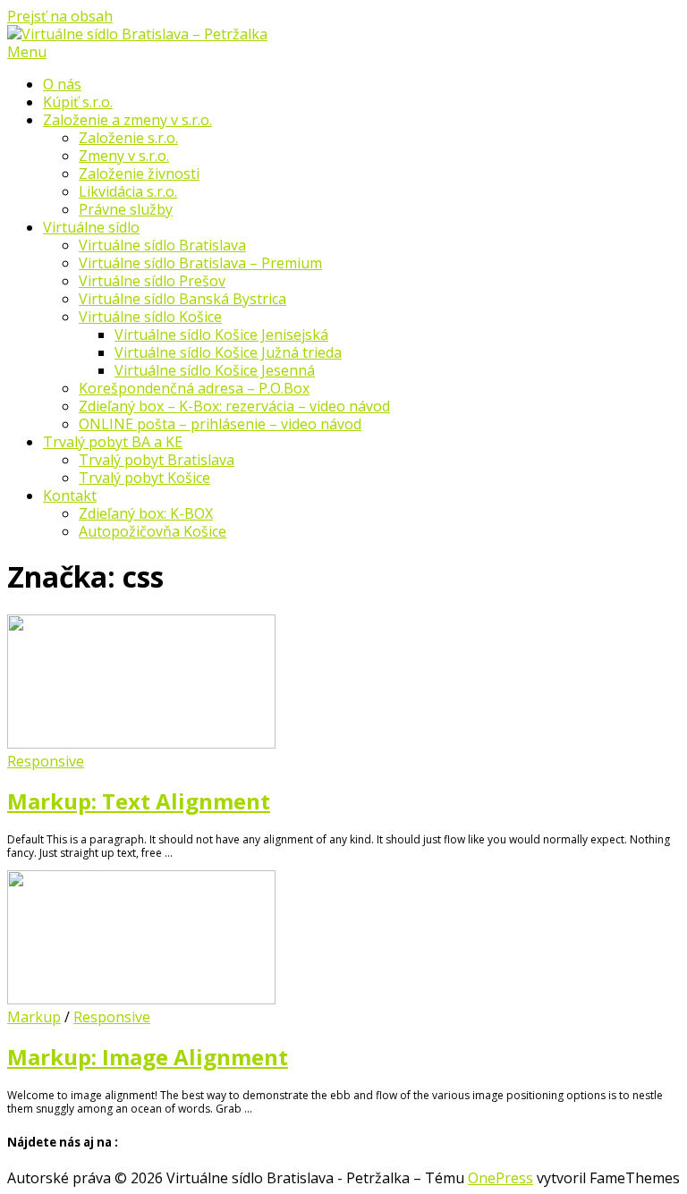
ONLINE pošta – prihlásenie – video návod (220, 424)
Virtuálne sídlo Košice (150, 316)
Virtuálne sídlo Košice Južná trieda (228, 352)
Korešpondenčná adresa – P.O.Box (194, 388)
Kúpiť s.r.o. (78, 102)
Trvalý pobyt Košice (144, 477)
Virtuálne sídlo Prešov (152, 281)
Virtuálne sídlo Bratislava (162, 245)
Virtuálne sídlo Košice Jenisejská (221, 334)
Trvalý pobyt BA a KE (112, 442)
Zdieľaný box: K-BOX (146, 513)
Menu (27, 52)
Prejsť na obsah (60, 16)
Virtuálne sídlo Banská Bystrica (182, 299)
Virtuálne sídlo (91, 227)
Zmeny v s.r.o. (124, 155)
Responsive (45, 761)
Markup (34, 1017)
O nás (62, 84)
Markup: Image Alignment (147, 1056)
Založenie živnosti (139, 173)
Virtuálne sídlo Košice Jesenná (214, 370)
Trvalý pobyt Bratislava (156, 460)
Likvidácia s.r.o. (128, 191)
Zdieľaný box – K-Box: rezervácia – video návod (234, 406)
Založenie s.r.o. (128, 138)
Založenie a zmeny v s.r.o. (127, 120)
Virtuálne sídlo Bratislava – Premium (200, 263)
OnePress (500, 1178)
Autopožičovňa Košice (152, 531)
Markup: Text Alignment (138, 801)
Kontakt (70, 495)
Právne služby (126, 209)
